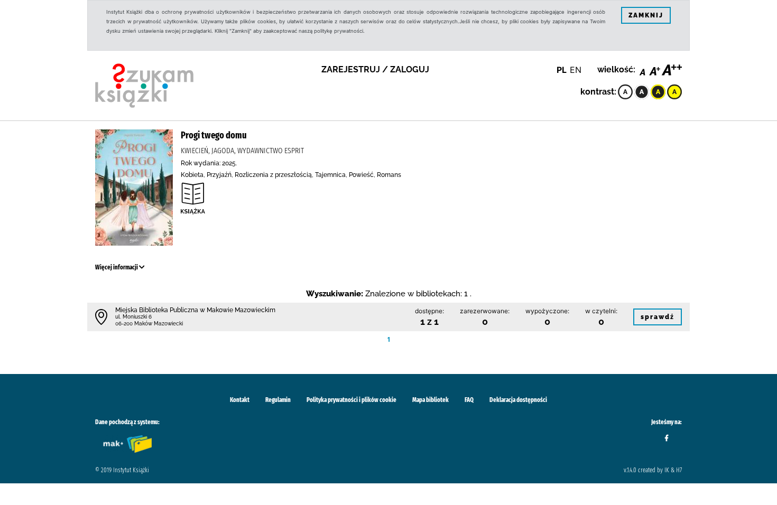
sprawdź (657, 317)
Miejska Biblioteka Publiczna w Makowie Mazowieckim (195, 310)
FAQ (469, 400)
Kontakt (239, 400)
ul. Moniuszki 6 (133, 317)
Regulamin (278, 400)
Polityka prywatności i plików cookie (351, 400)
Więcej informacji (117, 267)
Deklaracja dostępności (518, 400)
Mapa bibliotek (430, 400)
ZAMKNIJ (645, 15)
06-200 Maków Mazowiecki (149, 323)
